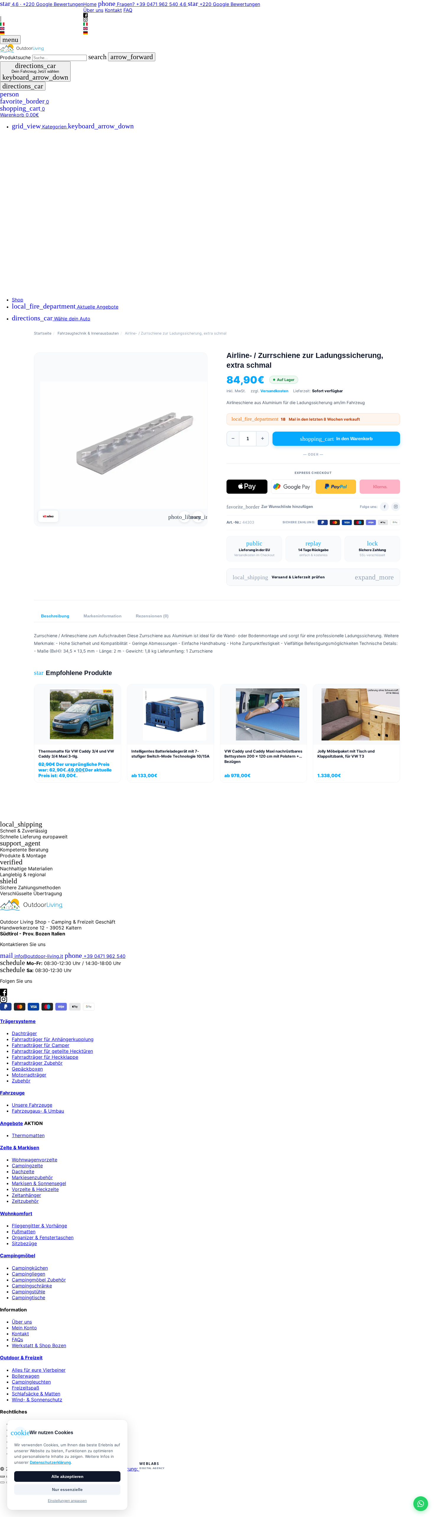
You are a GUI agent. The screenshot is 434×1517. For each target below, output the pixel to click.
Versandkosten (274, 391)
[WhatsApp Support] (420, 1503)
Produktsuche (15, 57)
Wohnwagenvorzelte (34, 1160)
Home (90, 4)
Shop (17, 300)
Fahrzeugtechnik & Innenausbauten (88, 333)
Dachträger (24, 1033)
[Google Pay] (291, 487)
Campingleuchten (31, 1382)
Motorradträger (29, 1075)
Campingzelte (27, 1166)
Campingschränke (32, 1286)
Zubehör (21, 1081)
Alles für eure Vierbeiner (39, 1370)
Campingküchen (30, 1268)
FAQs (17, 1339)
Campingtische (28, 1297)
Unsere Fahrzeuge (32, 1105)
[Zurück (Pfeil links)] (2, 1482)
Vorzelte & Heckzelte (35, 1189)
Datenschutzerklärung (50, 1462)
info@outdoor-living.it (31, 956)
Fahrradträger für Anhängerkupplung (53, 1039)
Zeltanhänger (26, 1195)
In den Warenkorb (336, 438)
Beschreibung (55, 616)
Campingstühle (28, 1292)
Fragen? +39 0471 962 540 (139, 4)
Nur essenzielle (67, 1489)
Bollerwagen (25, 1376)
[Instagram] (41, 14)
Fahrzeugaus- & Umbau (38, 1111)
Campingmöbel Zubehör (39, 1280)
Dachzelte (23, 1171)
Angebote (11, 1123)
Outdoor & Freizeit (21, 1358)
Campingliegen (28, 1274)
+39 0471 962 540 (95, 956)
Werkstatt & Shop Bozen (39, 1345)
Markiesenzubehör (32, 1177)
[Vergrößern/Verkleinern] (2, 1476)
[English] (41, 28)
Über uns (93, 10)
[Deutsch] (41, 33)
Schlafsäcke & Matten (36, 1394)
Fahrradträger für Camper (40, 1045)
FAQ (127, 10)
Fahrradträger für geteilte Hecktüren (52, 1051)
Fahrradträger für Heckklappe (45, 1057)
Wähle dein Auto (51, 319)
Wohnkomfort (16, 1213)
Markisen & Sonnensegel (39, 1183)
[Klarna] (380, 487)
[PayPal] (336, 487)
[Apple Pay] (246, 487)
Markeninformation (103, 616)
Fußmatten (23, 1231)
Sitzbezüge (24, 1243)
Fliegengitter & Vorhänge (39, 1226)
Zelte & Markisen (19, 1147)
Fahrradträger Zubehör (37, 1063)
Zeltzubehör (25, 1201)
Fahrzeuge (12, 1093)
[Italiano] (41, 24)
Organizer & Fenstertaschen (43, 1237)
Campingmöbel (17, 1255)
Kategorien (73, 127)
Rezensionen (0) (152, 616)
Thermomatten (28, 1135)
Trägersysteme (18, 1021)
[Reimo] (48, 516)
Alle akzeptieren (67, 1476)
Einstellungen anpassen (67, 1500)
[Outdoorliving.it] (217, 48)
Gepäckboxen (27, 1069)
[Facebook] (41, 9)
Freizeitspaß (25, 1388)
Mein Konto (24, 1328)
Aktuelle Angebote (65, 307)
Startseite (42, 333)
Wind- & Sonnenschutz (37, 1400)
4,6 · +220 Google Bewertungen (41, 4)
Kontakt (113, 10)
